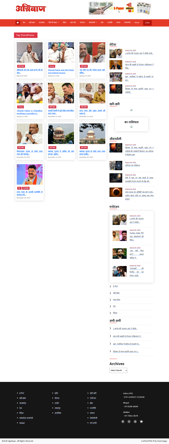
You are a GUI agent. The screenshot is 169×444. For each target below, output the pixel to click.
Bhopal (130, 404)
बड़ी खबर (32, 22)
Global (136, 22)
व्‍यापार (118, 22)
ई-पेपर (147, 22)
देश (24, 22)
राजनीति (110, 22)
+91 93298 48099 (131, 406)
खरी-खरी (73, 22)
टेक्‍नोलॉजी (127, 22)
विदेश (64, 22)
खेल (102, 22)
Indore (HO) (134, 395)
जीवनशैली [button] (92, 22)
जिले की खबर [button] (53, 22)
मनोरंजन (82, 22)
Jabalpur (130, 414)
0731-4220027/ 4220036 (134, 397)
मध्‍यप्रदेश (42, 22)
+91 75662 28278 (131, 416)
